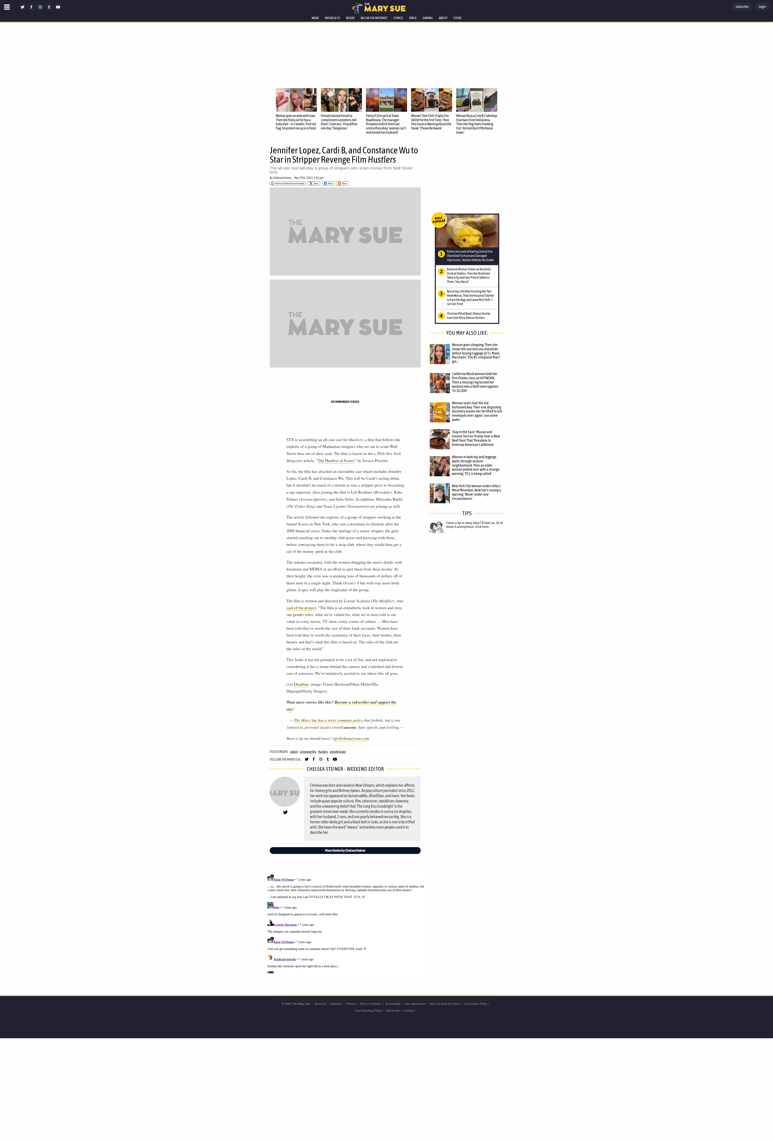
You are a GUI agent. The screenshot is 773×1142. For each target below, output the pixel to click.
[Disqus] (346, 923)
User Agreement (415, 1003)
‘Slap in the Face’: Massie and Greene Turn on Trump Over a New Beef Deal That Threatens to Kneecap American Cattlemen (476, 438)
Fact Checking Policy (368, 1010)
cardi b (294, 751)
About (443, 18)
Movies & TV (332, 18)
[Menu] (7, 7)
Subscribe (742, 6)
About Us (320, 1003)
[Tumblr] (49, 9)
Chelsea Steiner (282, 178)
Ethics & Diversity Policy (445, 1003)
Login (762, 6)
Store (458, 18)
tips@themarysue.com (351, 738)
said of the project (301, 607)
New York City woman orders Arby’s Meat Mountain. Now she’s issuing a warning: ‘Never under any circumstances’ (476, 492)
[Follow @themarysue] (22, 9)
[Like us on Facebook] (31, 9)
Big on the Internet (374, 18)
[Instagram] (40, 9)
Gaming (428, 18)
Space (412, 18)
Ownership (393, 1010)
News (315, 18)
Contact (409, 1010)
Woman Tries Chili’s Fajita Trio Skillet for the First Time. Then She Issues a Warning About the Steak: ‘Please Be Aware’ (431, 122)
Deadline (301, 684)
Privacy (350, 1003)
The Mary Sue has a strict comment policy (328, 720)
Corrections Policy (475, 1003)
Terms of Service (370, 1003)
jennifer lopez (338, 751)
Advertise (336, 1003)
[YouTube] (58, 9)
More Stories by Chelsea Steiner (345, 850)
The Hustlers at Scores (336, 460)
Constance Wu (308, 751)
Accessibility (393, 1003)
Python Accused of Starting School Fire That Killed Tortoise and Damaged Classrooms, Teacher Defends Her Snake (470, 256)
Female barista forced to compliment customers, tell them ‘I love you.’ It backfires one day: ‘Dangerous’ (339, 122)
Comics (398, 18)
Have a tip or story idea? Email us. (470, 523)
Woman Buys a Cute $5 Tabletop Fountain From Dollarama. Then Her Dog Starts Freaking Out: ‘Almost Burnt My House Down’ (476, 124)
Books (350, 18)
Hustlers (323, 751)
